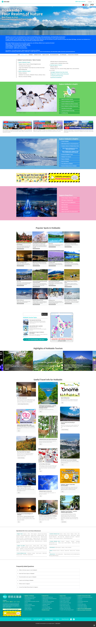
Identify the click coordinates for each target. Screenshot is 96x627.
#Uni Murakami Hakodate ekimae (64, 535)
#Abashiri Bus (67, 550)
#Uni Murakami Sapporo (28, 538)
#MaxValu (63, 547)
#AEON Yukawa (73, 535)
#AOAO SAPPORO (44, 538)
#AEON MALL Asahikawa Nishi (28, 554)
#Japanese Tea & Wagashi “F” (29, 539)
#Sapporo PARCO (34, 535)
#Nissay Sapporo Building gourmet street (27, 550)
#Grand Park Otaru (44, 539)
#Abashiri (72, 541)
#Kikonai (65, 533)
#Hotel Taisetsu (39, 553)
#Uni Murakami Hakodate (53, 535)
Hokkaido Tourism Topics (30, 317)
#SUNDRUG (18, 535)
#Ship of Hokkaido (68, 547)
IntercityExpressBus (59, 554)
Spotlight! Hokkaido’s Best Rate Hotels (59, 72)
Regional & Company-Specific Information (60, 74)
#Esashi (68, 533)
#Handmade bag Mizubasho (25, 535)
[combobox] (32, 314)
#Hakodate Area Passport (69, 536)
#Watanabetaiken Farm (53, 542)
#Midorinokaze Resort (38, 541)
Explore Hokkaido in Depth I (24, 62)
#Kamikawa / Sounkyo (31, 553)
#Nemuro (62, 541)
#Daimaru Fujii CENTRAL (38, 548)
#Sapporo (25, 533)
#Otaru (29, 533)
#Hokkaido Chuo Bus (56, 550)
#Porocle (17, 539)
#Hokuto (61, 533)
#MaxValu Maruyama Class (35, 536)
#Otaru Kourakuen (37, 539)
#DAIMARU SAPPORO (40, 535)
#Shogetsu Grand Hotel (20, 541)
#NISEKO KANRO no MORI (29, 541)
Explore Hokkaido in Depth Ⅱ (25, 71)
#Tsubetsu (68, 541)
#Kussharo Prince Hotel (53, 544)
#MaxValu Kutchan (44, 536)
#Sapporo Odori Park (36, 538)
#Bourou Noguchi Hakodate (58, 538)
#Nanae (75, 533)
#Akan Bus (62, 550)
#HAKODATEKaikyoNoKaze (68, 538)
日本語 (4, 601)
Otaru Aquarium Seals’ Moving (35, 320)
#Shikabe (72, 533)
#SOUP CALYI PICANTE (20, 538)
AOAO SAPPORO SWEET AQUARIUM (35, 326)
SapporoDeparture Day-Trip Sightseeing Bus (72, 554)
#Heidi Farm (22, 539)
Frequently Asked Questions (57, 75)
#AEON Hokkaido (32, 547)
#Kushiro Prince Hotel (76, 542)
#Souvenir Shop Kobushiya (42, 533)
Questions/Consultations (56, 77)
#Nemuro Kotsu (72, 550)
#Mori (79, 533)
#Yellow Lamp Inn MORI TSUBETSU (64, 542)
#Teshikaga (78, 541)
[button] (18, 99)
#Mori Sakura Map (61, 536)
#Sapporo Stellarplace (20, 536)
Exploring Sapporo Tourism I (56, 65)
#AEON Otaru (27, 536)
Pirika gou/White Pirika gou (54, 555)
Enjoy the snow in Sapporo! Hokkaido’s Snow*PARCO (36, 333)
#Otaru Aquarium (34, 533)
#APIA (46, 535)
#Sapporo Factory (29, 545)
